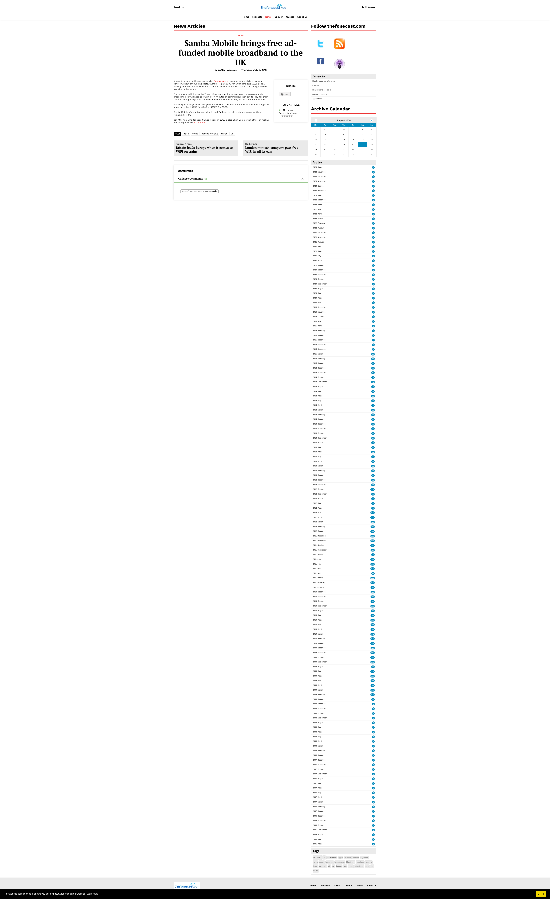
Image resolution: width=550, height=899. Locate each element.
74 (373, 461)
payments (364, 857)
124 (372, 559)
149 (372, 657)
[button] (179, 7)
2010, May (317, 625)
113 (372, 527)
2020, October (318, 279)
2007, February (319, 807)
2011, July (317, 559)
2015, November (319, 345)
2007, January (318, 811)
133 (372, 513)
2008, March (318, 746)
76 (373, 438)
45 (373, 373)
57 (373, 443)
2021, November (319, 237)
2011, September (320, 550)
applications (332, 857)
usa (345, 866)
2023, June (317, 195)
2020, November (319, 275)
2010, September (320, 606)
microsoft (322, 866)
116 (372, 587)
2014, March (318, 410)
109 (372, 541)
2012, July (317, 503)
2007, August (318, 779)
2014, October (318, 377)
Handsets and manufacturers (323, 81)
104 (372, 634)
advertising (359, 866)
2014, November (319, 373)
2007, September (320, 774)
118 (372, 592)
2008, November (319, 709)
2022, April (317, 214)
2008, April (317, 741)
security (369, 862)
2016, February (319, 331)
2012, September (320, 494)
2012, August (318, 499)
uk (232, 133)
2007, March (318, 802)
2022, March (318, 219)
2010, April (317, 629)
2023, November (319, 181)
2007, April (317, 797)
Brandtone (199, 122)
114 (372, 625)
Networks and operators (321, 90)
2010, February (319, 639)
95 (373, 475)
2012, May (317, 513)
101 (372, 578)
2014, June (317, 396)
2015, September (320, 349)
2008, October (318, 713)
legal (315, 866)
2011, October (318, 545)
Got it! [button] (541, 894)
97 (373, 471)
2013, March (318, 466)
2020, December (319, 270)
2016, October (318, 317)
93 (373, 667)
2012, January (318, 531)
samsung (329, 862)
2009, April (317, 685)
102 (372, 489)
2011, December (319, 536)
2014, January (318, 419)
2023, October (318, 186)
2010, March (318, 634)
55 (373, 405)
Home (245, 16)
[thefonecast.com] (273, 7)
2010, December (319, 592)
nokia (315, 862)
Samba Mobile (221, 81)
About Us (302, 16)
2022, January (318, 228)
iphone (339, 866)
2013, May (317, 457)
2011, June (317, 564)
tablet (351, 866)
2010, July (317, 615)
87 (373, 485)
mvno (195, 133)
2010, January (318, 643)
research (347, 857)
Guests (290, 16)
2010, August (318, 611)
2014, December (319, 368)
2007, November (319, 765)
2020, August (318, 289)
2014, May (317, 401)
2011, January (318, 587)
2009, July (317, 671)
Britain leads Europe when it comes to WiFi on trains (204, 148)
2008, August (318, 723)
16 (373, 354)
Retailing (315, 85)
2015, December (319, 340)
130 (372, 545)
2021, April (317, 261)
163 (372, 690)
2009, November (319, 653)
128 (372, 620)
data (186, 133)
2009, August (318, 667)
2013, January (318, 475)
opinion (317, 857)
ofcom (315, 871)
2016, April (317, 326)
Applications (317, 99)
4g (333, 866)
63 (373, 410)
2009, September (320, 662)
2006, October (318, 825)
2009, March (318, 690)
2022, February (319, 223)
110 (372, 522)
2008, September (320, 718)
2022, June (317, 205)
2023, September (320, 191)
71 (373, 433)
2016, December (319, 307)
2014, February (319, 415)
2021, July (317, 247)
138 (372, 583)
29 (373, 699)
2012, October (318, 489)
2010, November (319, 597)
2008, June (317, 732)
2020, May (317, 303)
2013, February (319, 471)
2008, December (319, 704)
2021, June (317, 251)
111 (373, 611)
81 (373, 480)
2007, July (317, 783)
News (268, 16)
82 (373, 573)
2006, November (319, 821)
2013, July (317, 447)
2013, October (318, 433)
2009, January (318, 699)
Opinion (278, 16)
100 (372, 517)
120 (372, 564)
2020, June (317, 298)
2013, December (319, 424)
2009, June (317, 676)
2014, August (318, 387)
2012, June (317, 508)
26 (373, 363)
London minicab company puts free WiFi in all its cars (271, 148)
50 (373, 396)
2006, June (317, 844)
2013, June (317, 452)
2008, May (317, 737)
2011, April (317, 573)
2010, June (317, 620)
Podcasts (257, 16)
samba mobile (210, 133)
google (321, 862)
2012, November (319, 485)
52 (373, 401)
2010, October (318, 601)
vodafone (360, 862)
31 (373, 387)
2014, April (317, 405)
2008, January (318, 755)
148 (372, 662)
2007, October (318, 769)
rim (372, 866)
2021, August (318, 242)
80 (373, 508)
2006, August (318, 835)
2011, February (319, 583)
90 (373, 555)
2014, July (317, 391)
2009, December (319, 648)
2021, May (317, 256)
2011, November (319, 541)
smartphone (340, 862)
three (224, 133)
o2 (329, 866)
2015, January (318, 363)
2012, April (317, 517)
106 (372, 536)
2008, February (319, 751)
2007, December (319, 760)
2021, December (319, 233)
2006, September (320, 830)
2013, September (320, 438)
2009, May (317, 681)
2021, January (318, 265)
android (356, 857)
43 (373, 391)
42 (373, 382)
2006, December (319, 816)
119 (372, 550)
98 (373, 494)
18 (373, 359)
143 (372, 643)
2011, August (318, 555)
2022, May (317, 209)
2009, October (318, 657)
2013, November (319, 429)
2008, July (317, 727)
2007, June (317, 788)
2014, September (320, 382)
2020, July (317, 293)
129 (372, 531)
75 (373, 447)
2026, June (317, 167)
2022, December (319, 200)
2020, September (320, 284)
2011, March (318, 578)
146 (372, 653)
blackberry (350, 862)
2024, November (319, 172)
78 (373, 415)
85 (373, 419)
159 (372, 671)
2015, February (319, 359)
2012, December (319, 480)
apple (340, 857)
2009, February (319, 695)
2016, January (318, 335)
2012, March (318, 522)
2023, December (319, 177)
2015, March (318, 354)
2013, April (317, 461)
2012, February (319, 527)
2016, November (319, 312)
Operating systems (319, 94)
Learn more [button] (92, 894)
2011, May (317, 569)
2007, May (317, 793)
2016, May (317, 321)
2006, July (317, 839)
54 (373, 377)
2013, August (318, 443)
